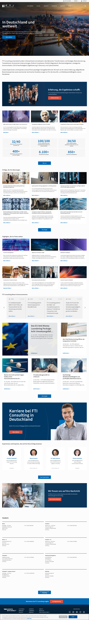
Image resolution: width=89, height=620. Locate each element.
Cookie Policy (29, 618)
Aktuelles (41, 610)
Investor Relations (44, 612)
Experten (54, 6)
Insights (46, 6)
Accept (73, 616)
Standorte (31, 610)
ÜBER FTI (41, 609)
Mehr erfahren (9, 37)
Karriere (62, 6)
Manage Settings (63, 616)
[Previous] (4, 307)
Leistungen (30, 6)
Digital (38, 6)
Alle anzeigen (44, 396)
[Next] (85, 307)
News (69, 6)
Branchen (21, 610)
